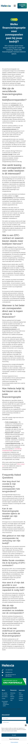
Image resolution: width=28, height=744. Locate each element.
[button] (26, 725)
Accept (14, 735)
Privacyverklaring (14, 742)
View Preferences (14, 739)
